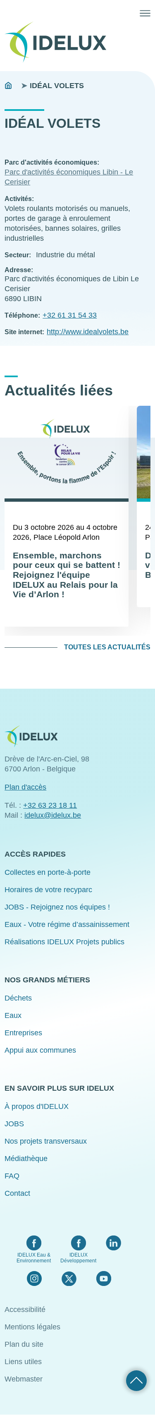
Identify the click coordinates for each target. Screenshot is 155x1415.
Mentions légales (32, 1327)
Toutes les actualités (107, 647)
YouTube (103, 1278)
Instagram (34, 1278)
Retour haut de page (136, 1380)
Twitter (68, 1278)
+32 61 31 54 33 (70, 315)
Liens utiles (23, 1362)
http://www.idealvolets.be (88, 332)
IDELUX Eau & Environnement (34, 1258)
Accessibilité (25, 1309)
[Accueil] (59, 42)
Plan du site (24, 1344)
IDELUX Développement (78, 1258)
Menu (145, 13)
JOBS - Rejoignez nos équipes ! (57, 907)
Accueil (8, 86)
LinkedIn (113, 1242)
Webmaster (24, 1379)
